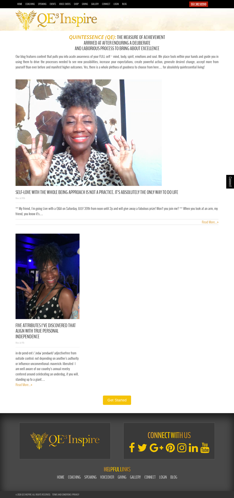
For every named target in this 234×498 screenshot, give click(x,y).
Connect (106, 4)
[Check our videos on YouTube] (204, 450)
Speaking (42, 4)
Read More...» (210, 221)
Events (53, 4)
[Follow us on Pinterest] (170, 450)
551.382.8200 (198, 4)
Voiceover (107, 477)
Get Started (117, 400)
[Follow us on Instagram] (181, 450)
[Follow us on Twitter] (142, 450)
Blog (124, 4)
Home (19, 4)
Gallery (95, 4)
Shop (76, 4)
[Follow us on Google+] (156, 450)
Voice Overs (65, 4)
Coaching (30, 4)
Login (116, 4)
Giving (85, 4)
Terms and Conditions (61, 494)
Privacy (75, 494)
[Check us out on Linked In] (193, 450)
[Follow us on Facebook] (132, 450)
